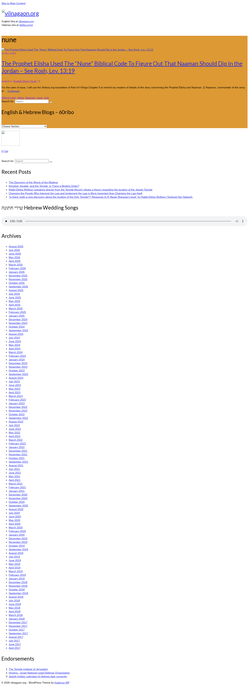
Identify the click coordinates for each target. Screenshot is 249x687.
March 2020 (16, 527)
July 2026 (14, 250)
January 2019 (17, 578)
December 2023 (18, 363)
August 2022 (16, 421)
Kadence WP (62, 682)
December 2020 (18, 494)
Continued (14, 91)
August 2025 (16, 290)
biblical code (8, 97)
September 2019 (18, 549)
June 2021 (15, 472)
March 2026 (16, 264)
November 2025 (18, 279)
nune (39, 97)
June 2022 (15, 428)
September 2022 (18, 418)
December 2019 (18, 538)
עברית (4, 151)
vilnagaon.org (26, 21)
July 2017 (14, 640)
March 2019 (16, 571)
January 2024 (17, 359)
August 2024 (16, 334)
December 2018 (18, 582)
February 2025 (17, 312)
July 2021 (14, 469)
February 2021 (17, 487)
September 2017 (18, 633)
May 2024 (14, 345)
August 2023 (16, 377)
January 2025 (17, 315)
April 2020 (14, 523)
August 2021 (16, 465)
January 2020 (17, 534)
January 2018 (17, 618)
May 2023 (14, 388)
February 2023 (17, 399)
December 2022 (18, 407)
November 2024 (18, 323)
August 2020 (16, 509)
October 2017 (17, 629)
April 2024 (14, 348)
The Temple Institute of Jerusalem (28, 669)
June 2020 (15, 516)
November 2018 (18, 585)
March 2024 (16, 352)
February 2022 (17, 443)
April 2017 (14, 647)
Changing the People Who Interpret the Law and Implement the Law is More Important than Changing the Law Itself (75, 193)
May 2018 (14, 607)
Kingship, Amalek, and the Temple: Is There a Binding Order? (44, 186)
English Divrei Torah (24, 81)
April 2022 (14, 436)
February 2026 (17, 268)
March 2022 (16, 439)
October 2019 (17, 545)
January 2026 (17, 271)
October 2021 (17, 458)
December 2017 (18, 622)
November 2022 (18, 410)
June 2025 (15, 297)
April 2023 (14, 392)
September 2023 (18, 374)
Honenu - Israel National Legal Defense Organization (39, 672)
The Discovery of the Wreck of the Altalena (33, 182)
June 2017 (15, 644)
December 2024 (18, 319)
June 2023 (15, 385)
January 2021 (17, 491)
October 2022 (17, 414)
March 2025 (16, 308)
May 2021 (14, 476)
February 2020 (17, 531)
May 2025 (14, 301)
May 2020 (14, 520)
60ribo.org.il (26, 24)
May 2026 (14, 257)
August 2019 (16, 553)
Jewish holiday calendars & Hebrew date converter (38, 676)
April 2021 (14, 480)
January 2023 (17, 403)
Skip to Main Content (13, 3)
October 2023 (17, 370)
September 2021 (18, 461)
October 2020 (17, 501)
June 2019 (15, 560)
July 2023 (14, 381)
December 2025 (18, 275)
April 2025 (14, 304)
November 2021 (18, 454)
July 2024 (14, 337)
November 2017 (18, 626)
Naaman (30, 97)
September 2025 (18, 286)
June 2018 (15, 604)
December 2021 (18, 450)
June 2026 (15, 253)
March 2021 (16, 483)
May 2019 (14, 564)
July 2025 (14, 293)
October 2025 (17, 282)
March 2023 (16, 396)
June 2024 (15, 341)
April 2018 (14, 611)
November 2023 (18, 366)
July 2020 (14, 512)
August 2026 (16, 246)
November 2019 (18, 542)
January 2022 (17, 447)
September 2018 (18, 593)
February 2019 (17, 574)
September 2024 (18, 330)
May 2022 (14, 432)
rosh (46, 97)
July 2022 (14, 425)
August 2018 (16, 596)
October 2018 (17, 589)
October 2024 (17, 326)
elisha (20, 97)
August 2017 (16, 637)
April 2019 (14, 567)
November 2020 (18, 498)
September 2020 (18, 505)
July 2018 (14, 600)
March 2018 (16, 615)
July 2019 (14, 556)
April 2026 (14, 261)
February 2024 (17, 355)
